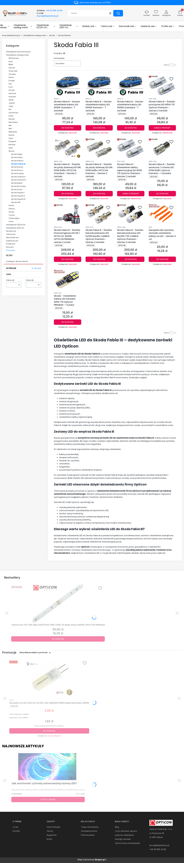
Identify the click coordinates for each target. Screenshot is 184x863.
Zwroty (50, 831)
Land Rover (13, 112)
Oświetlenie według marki (34, 35)
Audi (11, 61)
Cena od (10, 280)
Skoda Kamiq (17, 167)
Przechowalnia (87, 835)
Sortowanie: (59, 58)
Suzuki (11, 212)
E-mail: (47, 14)
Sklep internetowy (91, 859)
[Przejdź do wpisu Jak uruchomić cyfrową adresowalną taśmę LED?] (48, 766)
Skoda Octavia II (18, 176)
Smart (11, 205)
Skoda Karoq (17, 170)
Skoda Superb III (18, 199)
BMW (11, 64)
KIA (10, 109)
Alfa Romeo (14, 58)
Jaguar (12, 103)
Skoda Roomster (18, 186)
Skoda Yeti (15, 202)
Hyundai (12, 96)
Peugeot (12, 141)
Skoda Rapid (16, 183)
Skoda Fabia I (17, 157)
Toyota (12, 215)
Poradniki (16, 794)
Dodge (12, 80)
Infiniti (11, 100)
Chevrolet (13, 71)
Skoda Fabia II (17, 160)
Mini (10, 128)
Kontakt (16, 831)
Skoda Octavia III (18, 180)
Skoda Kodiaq (17, 173)
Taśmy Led (10, 234)
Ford (11, 87)
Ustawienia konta (89, 831)
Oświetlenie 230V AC (15, 228)
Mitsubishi (13, 132)
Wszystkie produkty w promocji (33, 652)
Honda (12, 90)
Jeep (11, 106)
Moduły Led (11, 231)
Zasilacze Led (12, 240)
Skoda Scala (16, 189)
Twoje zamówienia (89, 827)
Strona (166, 65)
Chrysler (12, 74)
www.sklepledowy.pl (11, 35)
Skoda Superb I (18, 192)
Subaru (12, 208)
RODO (49, 839)
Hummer (12, 93)
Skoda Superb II (18, 196)
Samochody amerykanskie (127, 843)
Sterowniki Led (12, 237)
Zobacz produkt (162, 127)
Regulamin (52, 835)
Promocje (10, 250)
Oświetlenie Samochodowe (18, 51)
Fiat (10, 84)
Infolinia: (49, 10)
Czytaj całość (48, 799)
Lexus (11, 115)
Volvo (11, 221)
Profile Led (10, 244)
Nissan (11, 135)
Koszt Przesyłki (53, 827)
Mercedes (13, 122)
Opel (11, 138)
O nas (15, 827)
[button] (118, 13)
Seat (11, 148)
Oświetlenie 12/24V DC (16, 224)
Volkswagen (14, 218)
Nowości (10, 247)
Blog (117, 827)
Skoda (52, 35)
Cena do (30, 280)
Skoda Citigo (16, 154)
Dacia (11, 77)
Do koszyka (67, 127)
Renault (12, 144)
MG (10, 125)
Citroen (12, 67)
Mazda (12, 119)
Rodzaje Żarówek (123, 839)
